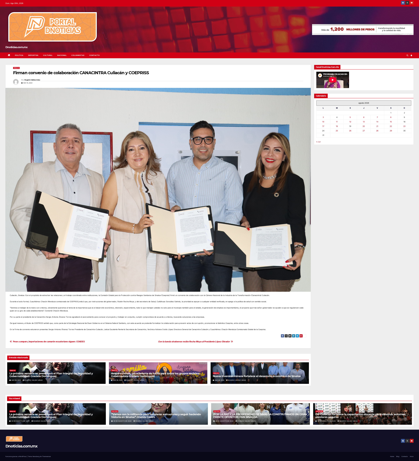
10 (323, 122)
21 (377, 126)
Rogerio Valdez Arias (32, 80)
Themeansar (46, 456)
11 (337, 122)
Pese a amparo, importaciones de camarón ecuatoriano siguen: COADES (49, 341)
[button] (407, 55)
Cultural (47, 55)
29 (391, 131)
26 (350, 131)
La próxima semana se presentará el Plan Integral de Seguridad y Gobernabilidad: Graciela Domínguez (51, 375)
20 (364, 126)
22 (391, 126)
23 (404, 126)
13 (364, 122)
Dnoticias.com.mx (16, 47)
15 (391, 122)
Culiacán (319, 411)
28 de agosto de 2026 (122, 421)
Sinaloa (16, 68)
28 (377, 131)
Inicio (412, 456)
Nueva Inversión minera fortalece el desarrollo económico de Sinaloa (257, 376)
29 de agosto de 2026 (20, 421)
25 (337, 131)
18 (337, 126)
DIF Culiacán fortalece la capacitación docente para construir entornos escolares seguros (360, 416)
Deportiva (33, 55)
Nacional (62, 55)
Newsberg (36, 456)
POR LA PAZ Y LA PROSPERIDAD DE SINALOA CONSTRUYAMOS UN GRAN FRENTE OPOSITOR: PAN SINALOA (260, 416)
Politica (19, 55)
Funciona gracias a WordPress (16, 456)
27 (364, 131)
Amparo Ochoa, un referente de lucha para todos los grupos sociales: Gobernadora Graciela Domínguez (155, 375)
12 (350, 122)
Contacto (94, 55)
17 (323, 126)
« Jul (318, 142)
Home (392, 456)
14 (377, 122)
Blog (397, 456)
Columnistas (77, 55)
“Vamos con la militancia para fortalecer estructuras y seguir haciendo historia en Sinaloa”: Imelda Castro (156, 416)
